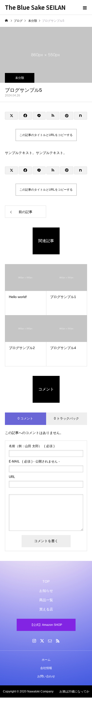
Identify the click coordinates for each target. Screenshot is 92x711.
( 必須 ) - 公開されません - (34, 461)
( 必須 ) (31, 446)
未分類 (19, 78)
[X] (42, 640)
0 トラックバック (66, 418)
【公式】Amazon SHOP (46, 625)
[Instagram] (34, 640)
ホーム (46, 659)
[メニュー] (84, 7)
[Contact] (50, 640)
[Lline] (39, 116)
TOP (46, 581)
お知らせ (46, 591)
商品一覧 (46, 600)
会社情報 (46, 668)
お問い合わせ (46, 676)
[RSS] (57, 640)
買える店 (46, 609)
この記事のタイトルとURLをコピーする (46, 135)
